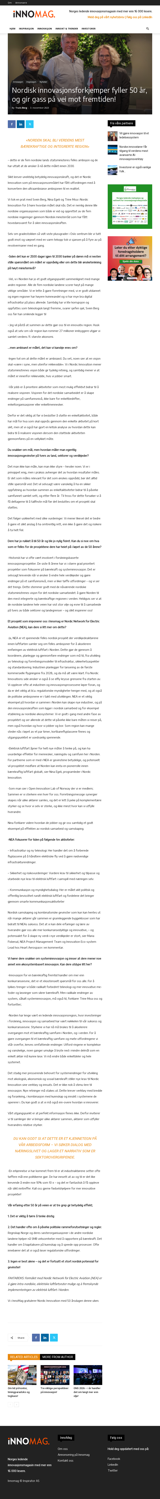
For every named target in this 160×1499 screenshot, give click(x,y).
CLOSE (151, 24)
